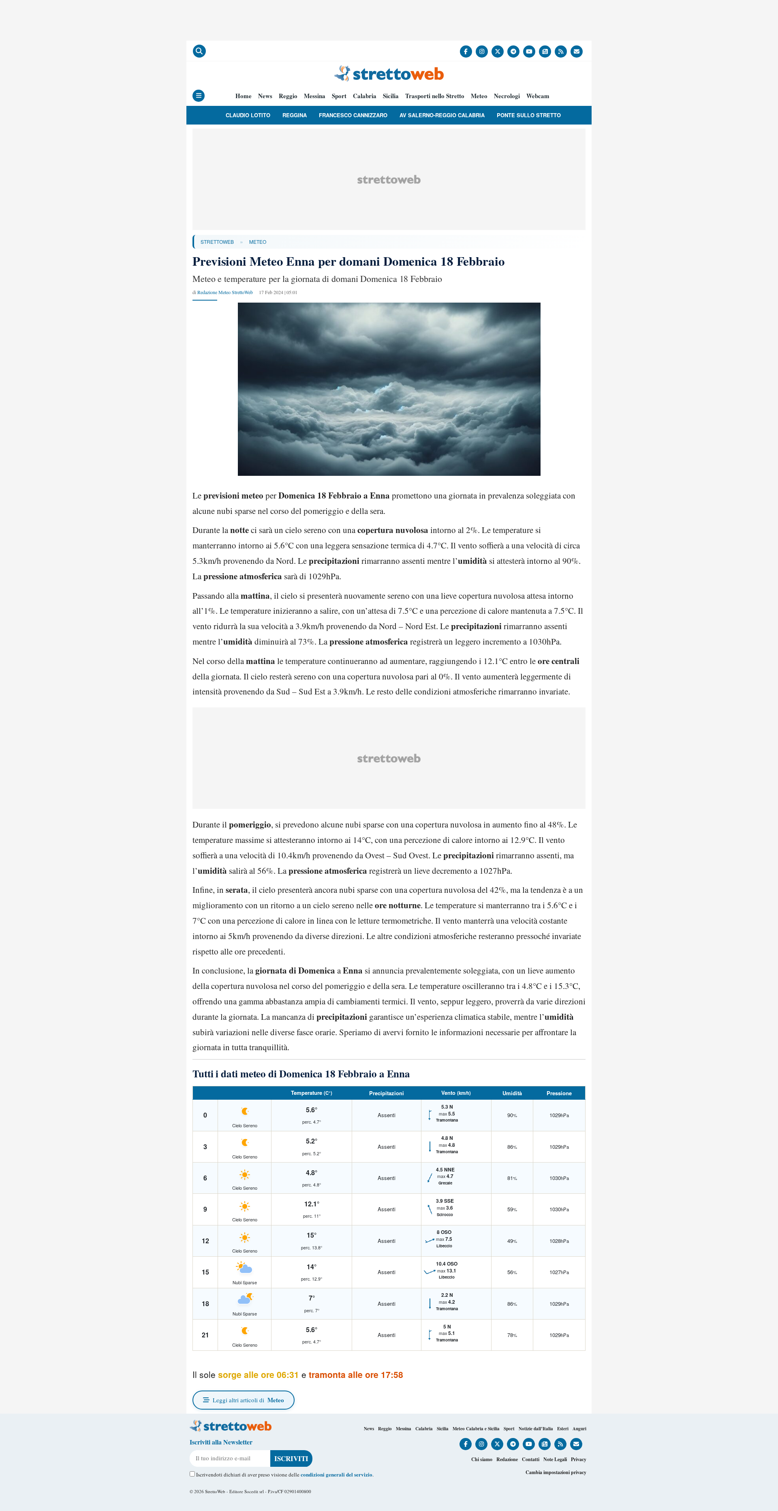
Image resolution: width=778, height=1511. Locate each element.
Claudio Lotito (248, 115)
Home (243, 96)
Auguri (579, 1428)
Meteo (479, 96)
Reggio (288, 96)
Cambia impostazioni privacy (556, 1472)
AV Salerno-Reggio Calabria (442, 115)
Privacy (578, 1459)
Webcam (537, 96)
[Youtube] (529, 51)
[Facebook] (466, 51)
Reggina (294, 115)
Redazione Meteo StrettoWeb (225, 292)
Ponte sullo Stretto (529, 115)
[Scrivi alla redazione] (577, 51)
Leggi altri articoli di (248, 1399)
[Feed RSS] (561, 51)
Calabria (364, 96)
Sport (339, 96)
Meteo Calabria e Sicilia (476, 1428)
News (265, 96)
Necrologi (507, 96)
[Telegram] (513, 51)
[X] (498, 51)
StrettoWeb (217, 241)
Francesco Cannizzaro (353, 115)
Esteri (563, 1428)
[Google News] (545, 51)
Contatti (530, 1459)
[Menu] (198, 96)
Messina (314, 96)
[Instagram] (482, 51)
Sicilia (391, 96)
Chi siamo (481, 1459)
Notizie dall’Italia (536, 1428)
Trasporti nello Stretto (434, 96)
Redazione (507, 1459)
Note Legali (555, 1459)
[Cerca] (199, 51)
